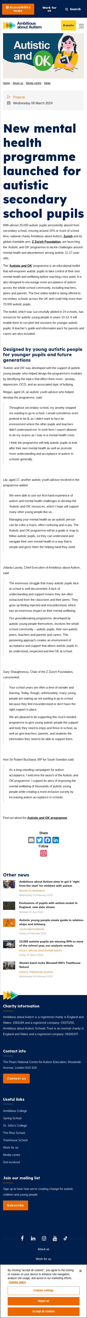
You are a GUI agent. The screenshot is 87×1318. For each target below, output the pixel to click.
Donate (68, 25)
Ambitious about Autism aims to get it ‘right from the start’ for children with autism (49, 883)
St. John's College (15, 1125)
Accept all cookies (43, 1311)
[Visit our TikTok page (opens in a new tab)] (65, 1239)
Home (6, 83)
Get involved (11, 1162)
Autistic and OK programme (47, 817)
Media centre (33, 83)
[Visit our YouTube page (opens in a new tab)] (55, 1239)
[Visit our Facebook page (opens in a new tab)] (22, 1239)
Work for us (10, 1147)
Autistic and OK (21, 265)
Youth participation (31, 929)
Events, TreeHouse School (36, 972)
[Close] (80, 1270)
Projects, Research (32, 891)
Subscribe (15, 1205)
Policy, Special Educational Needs (40, 950)
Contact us (16, 1078)
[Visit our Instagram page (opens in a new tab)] (44, 1239)
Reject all (43, 1301)
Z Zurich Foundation (46, 241)
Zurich (68, 236)
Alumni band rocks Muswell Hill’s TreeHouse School (50, 965)
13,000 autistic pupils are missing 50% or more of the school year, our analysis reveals (51, 943)
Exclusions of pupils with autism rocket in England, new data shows (48, 905)
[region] (43, 1291)
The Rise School (14, 1133)
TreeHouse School (15, 1140)
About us (18, 83)
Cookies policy (17, 1282)
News (47, 83)
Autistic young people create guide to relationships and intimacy (51, 922)
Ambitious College (15, 1111)
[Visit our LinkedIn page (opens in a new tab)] (33, 1239)
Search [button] (74, 9)
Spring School (12, 1118)
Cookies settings (43, 1290)
